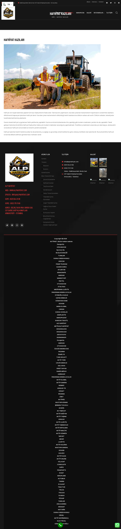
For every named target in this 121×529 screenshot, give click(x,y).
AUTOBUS (61, 479)
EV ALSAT (61, 484)
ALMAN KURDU (61, 267)
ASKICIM (61, 261)
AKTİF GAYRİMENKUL (61, 518)
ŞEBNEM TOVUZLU (61, 405)
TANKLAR (61, 501)
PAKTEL (61, 281)
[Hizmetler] (8, 13)
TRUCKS (62, 493)
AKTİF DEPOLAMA (61, 428)
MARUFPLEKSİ (61, 318)
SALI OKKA (61, 366)
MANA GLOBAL (61, 306)
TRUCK (61, 490)
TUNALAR (61, 256)
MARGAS (61, 275)
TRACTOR (61, 487)
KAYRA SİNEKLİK (61, 298)
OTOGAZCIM (61, 284)
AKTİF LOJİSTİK (61, 422)
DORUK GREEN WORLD (61, 258)
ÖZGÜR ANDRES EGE (61, 349)
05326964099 (61, 329)
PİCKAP (61, 498)
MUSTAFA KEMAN (61, 402)
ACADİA (61, 408)
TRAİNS (61, 481)
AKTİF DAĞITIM (61, 414)
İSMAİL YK (61, 354)
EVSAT (61, 473)
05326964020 (62, 332)
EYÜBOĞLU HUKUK (61, 295)
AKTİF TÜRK (61, 360)
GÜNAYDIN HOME (61, 301)
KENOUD (62, 419)
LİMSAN (61, 309)
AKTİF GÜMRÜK (61, 433)
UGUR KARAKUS (61, 363)
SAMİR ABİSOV (62, 371)
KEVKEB (61, 304)
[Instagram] (115, 2)
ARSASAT (61, 507)
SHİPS (61, 467)
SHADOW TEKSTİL (61, 320)
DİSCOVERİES (61, 504)
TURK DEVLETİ (61, 357)
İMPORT (61, 436)
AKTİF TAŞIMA (61, 416)
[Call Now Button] (60, 525)
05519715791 (61, 335)
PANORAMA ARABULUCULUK (61, 292)
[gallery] (94, 162)
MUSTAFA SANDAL (61, 447)
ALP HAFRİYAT (61, 323)
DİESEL (61, 515)
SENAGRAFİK (61, 272)
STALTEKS (61, 287)
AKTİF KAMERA (61, 383)
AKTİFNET (53, 241)
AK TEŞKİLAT (61, 411)
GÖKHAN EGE (61, 247)
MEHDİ (61, 439)
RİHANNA (61, 394)
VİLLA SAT (61, 462)
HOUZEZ (61, 453)
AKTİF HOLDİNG (61, 445)
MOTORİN (61, 510)
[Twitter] (111, 2)
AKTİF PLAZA (61, 456)
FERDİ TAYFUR (61, 368)
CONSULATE (61, 464)
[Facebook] (107, 2)
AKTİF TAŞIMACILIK (61, 425)
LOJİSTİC (61, 442)
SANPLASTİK (61, 315)
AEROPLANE (61, 476)
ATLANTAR (61, 270)
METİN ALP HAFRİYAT (61, 326)
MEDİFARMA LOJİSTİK (61, 289)
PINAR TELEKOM (61, 264)
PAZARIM (61, 352)
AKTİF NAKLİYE (61, 431)
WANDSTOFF (61, 278)
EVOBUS (61, 495)
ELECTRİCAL (61, 521)
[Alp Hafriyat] (19, 168)
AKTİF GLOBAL (62, 380)
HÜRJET (61, 391)
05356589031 (61, 337)
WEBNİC (61, 385)
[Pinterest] (118, 2)
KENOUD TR (61, 388)
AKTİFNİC (61, 399)
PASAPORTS (61, 470)
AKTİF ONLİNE (61, 459)
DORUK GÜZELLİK (61, 312)
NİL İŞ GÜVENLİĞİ (61, 253)
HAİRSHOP (61, 374)
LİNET (61, 397)
